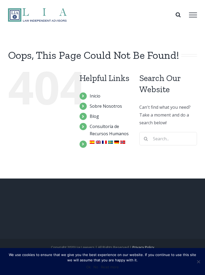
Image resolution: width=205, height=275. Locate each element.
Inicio (95, 96)
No (95, 267)
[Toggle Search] (178, 14)
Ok (88, 267)
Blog (94, 116)
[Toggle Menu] (193, 15)
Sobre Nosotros (106, 106)
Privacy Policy (143, 247)
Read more (110, 267)
